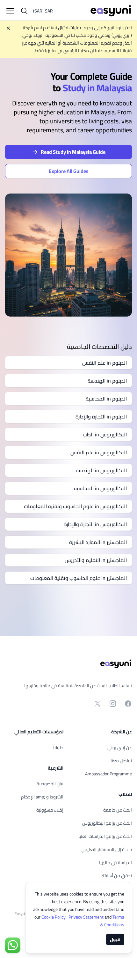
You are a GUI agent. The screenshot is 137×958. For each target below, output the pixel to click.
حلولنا (58, 747)
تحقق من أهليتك (116, 875)
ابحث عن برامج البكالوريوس (107, 823)
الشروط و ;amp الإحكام (42, 797)
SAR (43, 11)
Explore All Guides (69, 171)
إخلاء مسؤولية (49, 810)
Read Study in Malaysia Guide (73, 152)
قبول (115, 939)
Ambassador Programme (108, 774)
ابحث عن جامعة (117, 810)
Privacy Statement (86, 917)
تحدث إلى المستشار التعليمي (106, 849)
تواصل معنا (121, 760)
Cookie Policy (54, 917)
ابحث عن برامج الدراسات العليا (105, 836)
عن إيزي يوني (119, 747)
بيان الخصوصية (50, 784)
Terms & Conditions (111, 921)
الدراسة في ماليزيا (115, 862)
